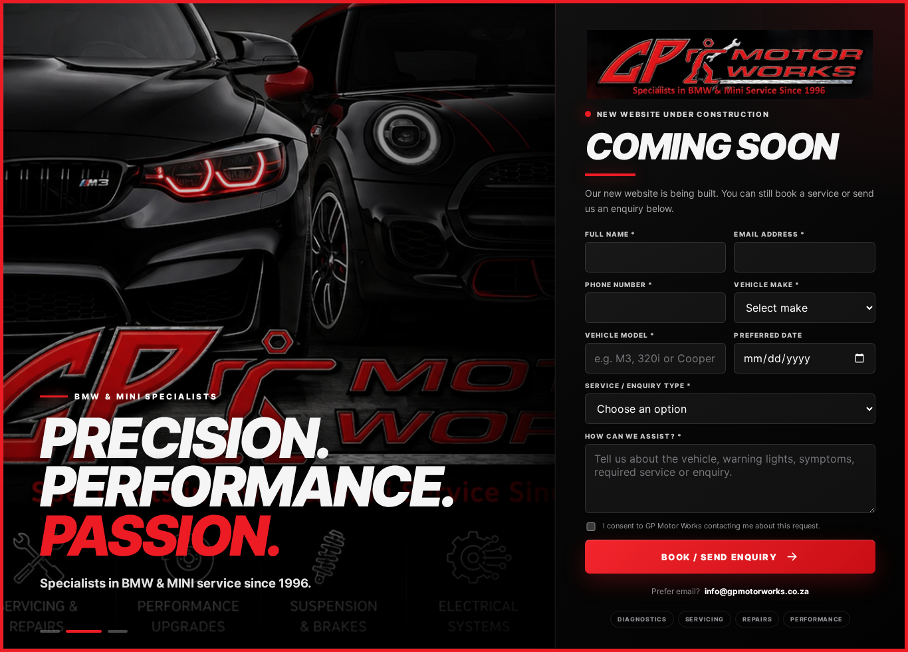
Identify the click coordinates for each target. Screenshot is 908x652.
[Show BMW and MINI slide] (84, 631)
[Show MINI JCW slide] (118, 631)
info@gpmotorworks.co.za (757, 591)
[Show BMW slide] (50, 631)
